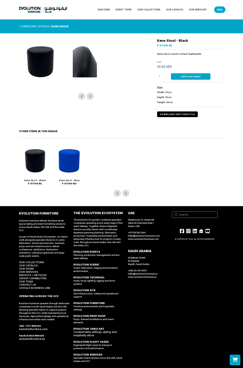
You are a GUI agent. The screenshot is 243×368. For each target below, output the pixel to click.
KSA (220, 9)
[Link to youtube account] (207, 231)
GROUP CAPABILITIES (33, 278)
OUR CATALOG (28, 265)
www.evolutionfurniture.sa (142, 277)
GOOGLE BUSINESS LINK (34, 288)
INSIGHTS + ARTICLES (33, 275)
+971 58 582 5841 (137, 232)
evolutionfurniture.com (33, 329)
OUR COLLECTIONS (31, 262)
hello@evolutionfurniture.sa (142, 273)
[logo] (43, 10)
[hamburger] (78, 9)
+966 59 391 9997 (137, 270)
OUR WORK (26, 268)
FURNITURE (28, 26)
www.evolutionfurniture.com (143, 239)
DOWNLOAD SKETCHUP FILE (177, 114)
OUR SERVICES (28, 272)
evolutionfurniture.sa (32, 339)
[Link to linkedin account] (195, 231)
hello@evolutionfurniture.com (144, 235)
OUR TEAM (26, 281)
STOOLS (43, 26)
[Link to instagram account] (188, 231)
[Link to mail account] (201, 231)
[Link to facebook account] (182, 231)
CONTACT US (27, 284)
